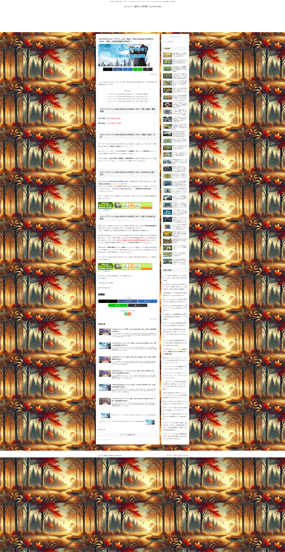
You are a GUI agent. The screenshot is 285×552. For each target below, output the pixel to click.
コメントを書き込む (127, 435)
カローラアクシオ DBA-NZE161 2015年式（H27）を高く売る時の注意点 (128, 101)
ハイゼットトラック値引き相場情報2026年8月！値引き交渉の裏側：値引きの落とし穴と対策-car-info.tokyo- (175, 436)
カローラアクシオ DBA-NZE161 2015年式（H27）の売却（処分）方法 (128, 96)
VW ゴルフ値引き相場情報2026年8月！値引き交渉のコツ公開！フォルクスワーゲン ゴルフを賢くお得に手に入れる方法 (175, 333)
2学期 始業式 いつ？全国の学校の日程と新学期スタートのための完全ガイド (175, 294)
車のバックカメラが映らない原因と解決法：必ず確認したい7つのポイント (175, 409)
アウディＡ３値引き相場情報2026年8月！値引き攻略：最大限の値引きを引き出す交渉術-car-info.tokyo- (175, 343)
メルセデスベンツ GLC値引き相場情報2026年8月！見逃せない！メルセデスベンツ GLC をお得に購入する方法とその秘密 (175, 385)
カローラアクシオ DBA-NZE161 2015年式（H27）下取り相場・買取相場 (128, 94)
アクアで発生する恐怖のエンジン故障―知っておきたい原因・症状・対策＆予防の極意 (175, 278)
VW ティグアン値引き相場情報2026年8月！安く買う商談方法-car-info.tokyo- (175, 324)
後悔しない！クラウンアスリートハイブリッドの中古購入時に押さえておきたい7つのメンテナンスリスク (175, 360)
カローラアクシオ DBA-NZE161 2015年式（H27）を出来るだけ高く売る (128, 99)
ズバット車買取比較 (104, 210)
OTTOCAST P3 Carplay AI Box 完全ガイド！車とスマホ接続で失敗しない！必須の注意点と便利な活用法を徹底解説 (175, 287)
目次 (125, 91)
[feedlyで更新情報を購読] (126, 313)
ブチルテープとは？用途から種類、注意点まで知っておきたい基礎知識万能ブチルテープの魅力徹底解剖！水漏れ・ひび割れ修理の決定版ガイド (175, 426)
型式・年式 (102, 294)
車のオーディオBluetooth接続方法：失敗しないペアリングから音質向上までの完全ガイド (175, 308)
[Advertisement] (142, 21)
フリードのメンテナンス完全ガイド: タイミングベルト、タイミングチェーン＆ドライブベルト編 (175, 375)
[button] (148, 69)
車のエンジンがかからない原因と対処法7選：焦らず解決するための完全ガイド (175, 300)
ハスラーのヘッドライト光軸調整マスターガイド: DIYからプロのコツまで (175, 368)
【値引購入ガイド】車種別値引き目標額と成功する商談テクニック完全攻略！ (175, 317)
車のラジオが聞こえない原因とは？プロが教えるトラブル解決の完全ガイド (175, 403)
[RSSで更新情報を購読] (129, 313)
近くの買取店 (102, 278)
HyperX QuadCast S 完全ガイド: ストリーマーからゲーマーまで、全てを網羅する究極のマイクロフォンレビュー (175, 395)
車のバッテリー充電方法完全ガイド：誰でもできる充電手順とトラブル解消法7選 (175, 416)
